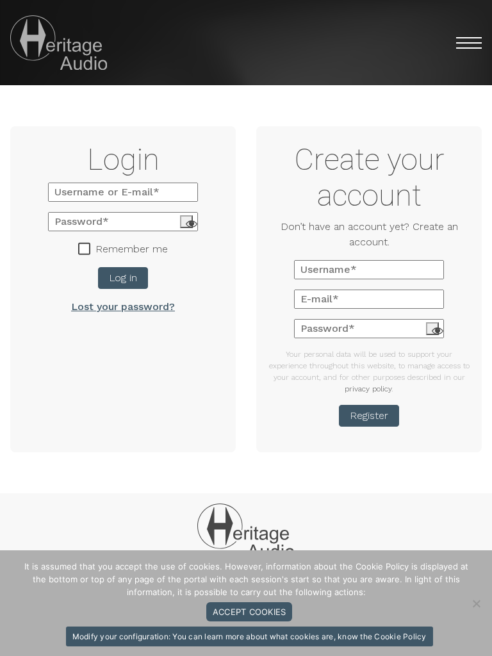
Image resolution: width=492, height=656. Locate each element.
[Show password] (186, 222)
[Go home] (245, 531)
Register (369, 415)
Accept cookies (249, 612)
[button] (462, 43)
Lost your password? (123, 307)
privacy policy (368, 388)
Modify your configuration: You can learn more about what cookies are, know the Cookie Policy (249, 636)
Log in (123, 278)
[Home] (58, 42)
